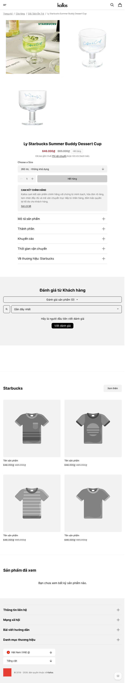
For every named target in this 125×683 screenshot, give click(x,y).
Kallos (50, 672)
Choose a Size (24, 160)
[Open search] (6, 307)
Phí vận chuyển (58, 153)
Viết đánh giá (61, 323)
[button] (4, 4)
